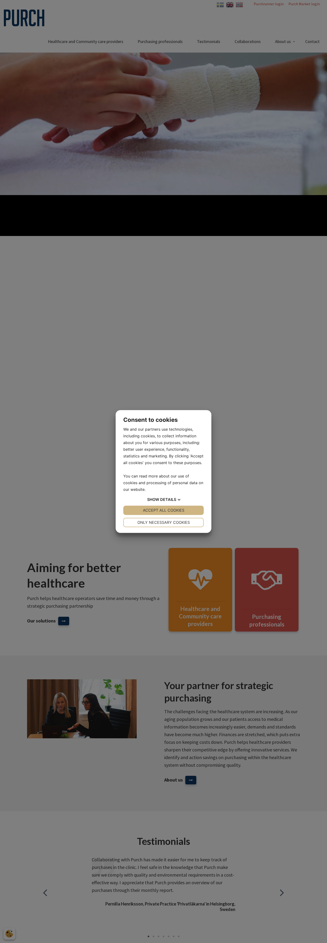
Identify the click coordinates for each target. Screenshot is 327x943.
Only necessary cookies (163, 522)
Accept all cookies (163, 510)
